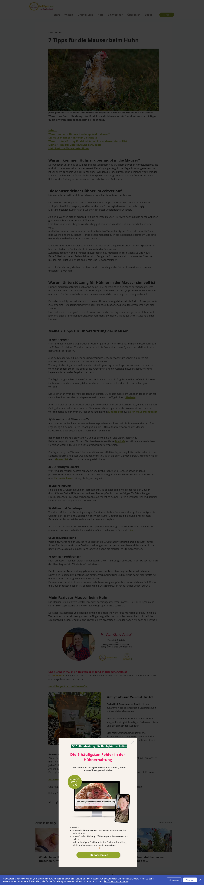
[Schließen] (200, 880)
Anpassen (174, 879)
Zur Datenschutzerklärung (116, 881)
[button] (132, 742)
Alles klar (190, 879)
